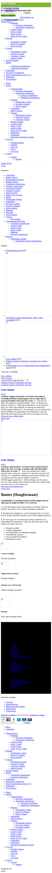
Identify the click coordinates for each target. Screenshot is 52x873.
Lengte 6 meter (16, 30)
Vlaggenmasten (16, 89)
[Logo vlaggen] (21, 361)
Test (20, 250)
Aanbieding (15, 109)
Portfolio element (17, 143)
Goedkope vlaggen (18, 680)
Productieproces (12, 704)
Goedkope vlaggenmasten (20, 682)
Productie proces (17, 665)
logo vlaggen (16, 219)
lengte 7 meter (16, 32)
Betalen (13, 648)
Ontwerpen (15, 652)
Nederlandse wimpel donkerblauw (28, 241)
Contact (14, 157)
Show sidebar (6, 376)
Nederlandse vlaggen (19, 52)
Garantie (14, 654)
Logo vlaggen (11, 359)
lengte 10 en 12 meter (19, 36)
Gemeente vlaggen (18, 56)
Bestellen (14, 646)
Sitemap (18, 159)
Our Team (14, 151)
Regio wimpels (16, 46)
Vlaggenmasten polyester (15, 221)
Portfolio (14, 145)
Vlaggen (14, 113)
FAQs (13, 149)
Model (8, 197)
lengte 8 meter (16, 34)
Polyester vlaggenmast (24, 25)
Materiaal (14, 23)
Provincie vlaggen (17, 54)
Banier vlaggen (11, 177)
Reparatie (9, 210)
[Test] (12, 250)
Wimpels (14, 100)
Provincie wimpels (18, 44)
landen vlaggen (16, 58)
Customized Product (13, 188)
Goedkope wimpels (18, 684)
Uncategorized (11, 215)
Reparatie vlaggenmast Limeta (22, 137)
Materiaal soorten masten (20, 667)
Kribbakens (15, 135)
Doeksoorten (15, 670)
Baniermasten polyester (15, 180)
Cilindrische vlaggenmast (20, 66)
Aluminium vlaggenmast (24, 27)
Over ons (14, 147)
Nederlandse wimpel (18, 42)
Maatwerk (14, 686)
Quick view (5, 418)
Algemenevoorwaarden (20, 657)
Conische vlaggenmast (19, 68)
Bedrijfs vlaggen (17, 122)
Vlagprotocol (16, 672)
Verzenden (15, 650)
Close (3, 166)
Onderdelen (15, 133)
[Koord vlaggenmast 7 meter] (20, 365)
